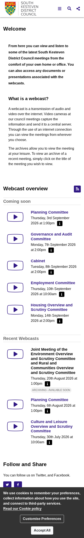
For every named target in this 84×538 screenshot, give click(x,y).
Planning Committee (49, 212)
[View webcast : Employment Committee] (15, 287)
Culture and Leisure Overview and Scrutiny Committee (52, 426)
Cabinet (38, 261)
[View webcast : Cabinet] (15, 265)
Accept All (42, 530)
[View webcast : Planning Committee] (15, 217)
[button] (59, 8)
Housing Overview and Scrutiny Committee (52, 307)
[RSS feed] (77, 189)
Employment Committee (53, 283)
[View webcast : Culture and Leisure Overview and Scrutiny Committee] (15, 426)
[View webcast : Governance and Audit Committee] (15, 239)
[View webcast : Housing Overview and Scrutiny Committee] (15, 309)
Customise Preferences (42, 519)
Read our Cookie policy (22, 508)
